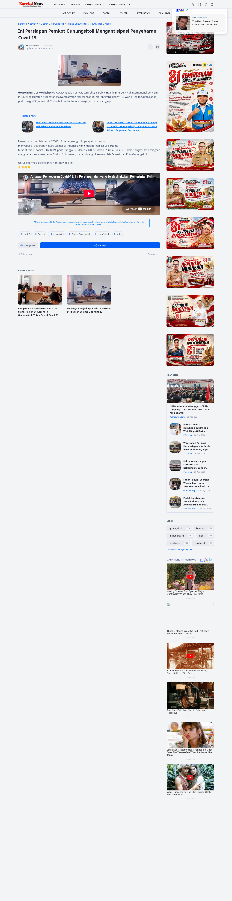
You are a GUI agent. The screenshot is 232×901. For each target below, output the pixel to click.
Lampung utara (178, 417)
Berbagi (102, 245)
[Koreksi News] (31, 4)
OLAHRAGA (164, 13)
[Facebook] (56, 876)
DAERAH (75, 4)
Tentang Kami (168, 827)
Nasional (118, 831)
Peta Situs (166, 842)
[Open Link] (212, 4)
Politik (117, 838)
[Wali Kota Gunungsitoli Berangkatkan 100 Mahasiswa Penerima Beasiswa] (27, 131)
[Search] (206, 4)
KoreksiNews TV (122, 827)
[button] (28, 245)
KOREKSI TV (68, 13)
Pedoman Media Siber (171, 838)
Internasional (120, 834)
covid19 (26, 234)
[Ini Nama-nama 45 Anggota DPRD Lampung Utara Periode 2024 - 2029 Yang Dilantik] (190, 402)
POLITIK (123, 13)
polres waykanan (191, 490)
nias (201, 535)
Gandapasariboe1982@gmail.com (72, 853)
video (119, 234)
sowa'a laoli (103, 234)
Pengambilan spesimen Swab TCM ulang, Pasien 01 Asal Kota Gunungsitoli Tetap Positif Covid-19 (38, 312)
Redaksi (165, 831)
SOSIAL (107, 13)
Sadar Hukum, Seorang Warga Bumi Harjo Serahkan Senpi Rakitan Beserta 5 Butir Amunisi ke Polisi (196, 486)
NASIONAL (59, 4)
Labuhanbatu (177, 535)
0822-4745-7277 (74, 850)
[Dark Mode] (193, 4)
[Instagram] (62, 876)
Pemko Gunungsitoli (81, 234)
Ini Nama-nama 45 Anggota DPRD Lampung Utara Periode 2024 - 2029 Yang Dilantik (189, 409)
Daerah (41, 234)
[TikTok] (68, 876)
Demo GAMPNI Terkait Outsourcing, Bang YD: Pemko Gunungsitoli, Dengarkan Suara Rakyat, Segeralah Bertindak (132, 126)
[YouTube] (80, 876)
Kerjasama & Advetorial (172, 834)
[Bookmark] (157, 47)
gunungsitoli (58, 234)
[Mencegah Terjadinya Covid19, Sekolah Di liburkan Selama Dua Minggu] (89, 303)
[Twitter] (74, 876)
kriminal (200, 528)
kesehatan (175, 543)
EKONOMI (88, 13)
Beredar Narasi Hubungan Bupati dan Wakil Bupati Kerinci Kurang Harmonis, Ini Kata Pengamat (195, 431)
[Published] (52, 48)
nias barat (200, 543)
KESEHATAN (143, 13)
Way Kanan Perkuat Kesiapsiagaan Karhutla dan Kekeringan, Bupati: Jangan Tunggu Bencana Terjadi (197, 449)
